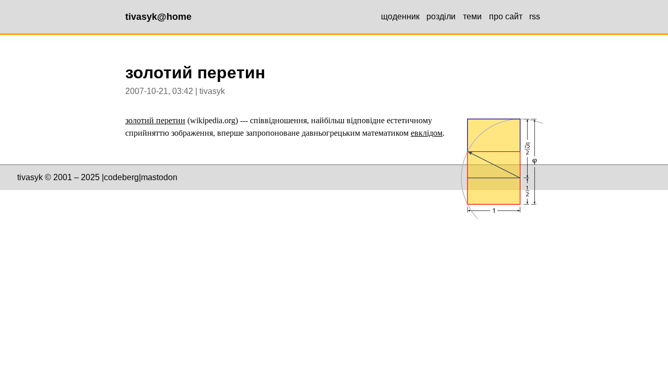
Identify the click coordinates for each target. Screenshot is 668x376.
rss (534, 16)
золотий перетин (155, 120)
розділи (441, 16)
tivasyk (30, 177)
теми (472, 16)
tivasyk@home (158, 16)
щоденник (400, 16)
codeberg (121, 177)
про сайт (505, 16)
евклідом (427, 132)
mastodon (159, 177)
